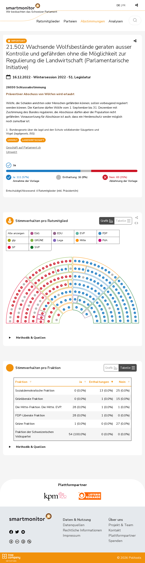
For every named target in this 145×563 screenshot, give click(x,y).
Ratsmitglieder (48, 21)
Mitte (83, 240)
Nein (122, 382)
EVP (82, 233)
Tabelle (121, 221)
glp (14, 240)
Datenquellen (73, 525)
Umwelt (11, 152)
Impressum (71, 535)
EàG (37, 233)
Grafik (104, 221)
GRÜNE (39, 240)
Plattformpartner (122, 535)
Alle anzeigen (16, 233)
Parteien (70, 21)
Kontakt (115, 530)
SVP (37, 247)
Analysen (116, 21)
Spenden (115, 541)
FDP (105, 233)
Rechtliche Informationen (82, 530)
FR (123, 5)
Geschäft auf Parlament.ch (23, 148)
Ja (80, 382)
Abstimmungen (93, 21)
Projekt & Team (121, 525)
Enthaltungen (99, 382)
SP (13, 247)
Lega (60, 240)
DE (118, 5)
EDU (59, 233)
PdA (105, 240)
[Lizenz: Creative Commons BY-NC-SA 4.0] (20, 541)
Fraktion (21, 382)
